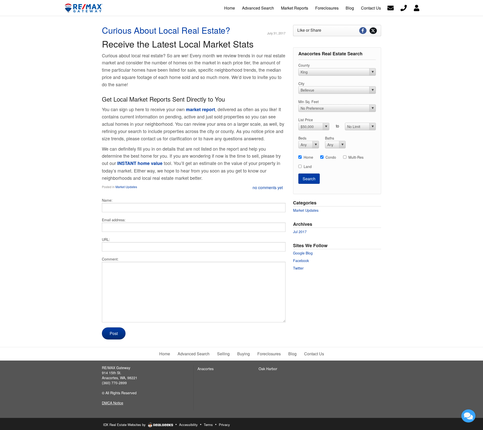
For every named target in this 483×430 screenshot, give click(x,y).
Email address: (114, 219)
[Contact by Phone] (403, 7)
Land (308, 166)
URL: (106, 239)
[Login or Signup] (416, 7)
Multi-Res (356, 157)
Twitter (298, 268)
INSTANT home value (140, 163)
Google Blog (303, 252)
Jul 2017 (300, 231)
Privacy (224, 424)
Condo (331, 157)
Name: (107, 200)
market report (200, 109)
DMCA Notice (112, 402)
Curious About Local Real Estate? (166, 30)
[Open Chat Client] (468, 415)
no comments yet (268, 187)
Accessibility (188, 424)
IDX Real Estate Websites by (125, 424)
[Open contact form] (390, 7)
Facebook (301, 260)
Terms (208, 424)
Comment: (110, 259)
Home (308, 157)
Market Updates (126, 187)
